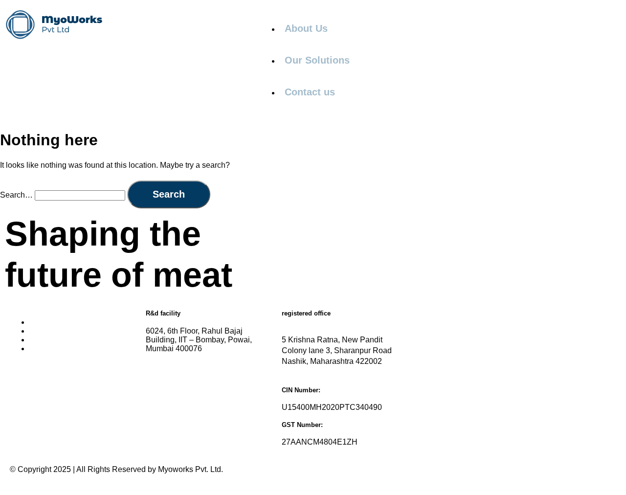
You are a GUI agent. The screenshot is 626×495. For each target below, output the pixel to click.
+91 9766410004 (207, 402)
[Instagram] (75, 383)
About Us (306, 28)
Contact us (310, 92)
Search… (16, 195)
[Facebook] (48, 383)
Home (39, 322)
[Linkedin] (22, 383)
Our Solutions (317, 60)
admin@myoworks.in (214, 368)
